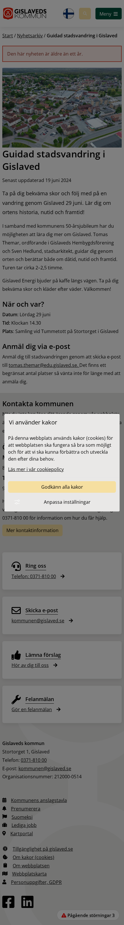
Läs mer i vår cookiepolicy (36, 469)
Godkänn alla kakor (62, 487)
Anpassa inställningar (67, 502)
